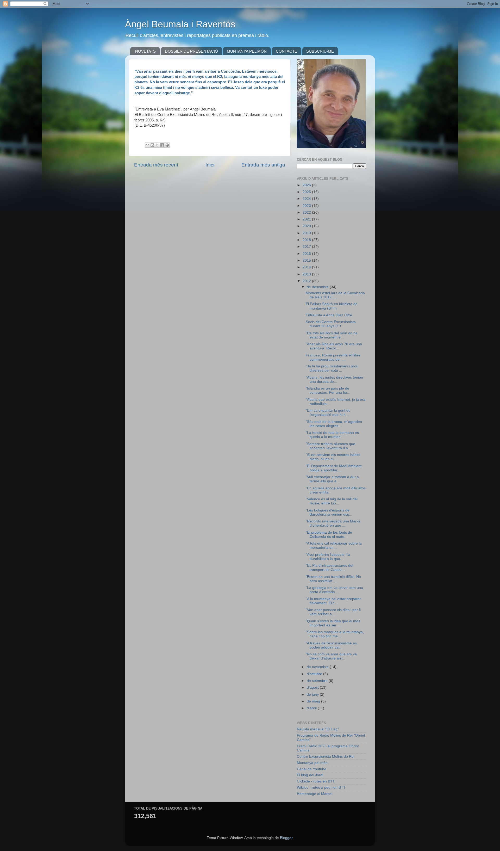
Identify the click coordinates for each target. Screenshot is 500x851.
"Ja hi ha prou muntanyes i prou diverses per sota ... (332, 368)
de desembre (318, 287)
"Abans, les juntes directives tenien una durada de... (334, 379)
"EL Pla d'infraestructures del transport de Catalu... (329, 568)
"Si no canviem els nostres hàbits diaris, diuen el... (333, 457)
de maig (314, 701)
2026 (307, 185)
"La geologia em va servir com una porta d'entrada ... (334, 590)
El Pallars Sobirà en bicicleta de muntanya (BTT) (332, 306)
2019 (307, 233)
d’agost (313, 687)
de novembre (318, 667)
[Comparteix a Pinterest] (167, 145)
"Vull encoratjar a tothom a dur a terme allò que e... (332, 479)
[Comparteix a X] (157, 145)
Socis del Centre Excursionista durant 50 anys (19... (331, 324)
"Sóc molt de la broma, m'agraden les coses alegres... (334, 424)
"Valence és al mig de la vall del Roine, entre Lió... (332, 501)
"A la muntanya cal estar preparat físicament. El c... (333, 601)
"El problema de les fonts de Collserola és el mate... (329, 535)
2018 (307, 240)
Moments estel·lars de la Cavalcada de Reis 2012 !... (335, 295)
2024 (307, 199)
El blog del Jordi (310, 775)
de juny (313, 694)
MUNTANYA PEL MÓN (247, 51)
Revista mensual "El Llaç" (318, 729)
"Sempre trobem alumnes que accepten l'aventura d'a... (330, 446)
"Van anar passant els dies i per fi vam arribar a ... (333, 612)
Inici (209, 165)
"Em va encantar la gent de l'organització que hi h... (328, 413)
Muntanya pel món (312, 763)
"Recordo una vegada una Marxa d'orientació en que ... (333, 523)
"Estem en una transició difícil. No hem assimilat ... (333, 579)
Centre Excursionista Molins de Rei (325, 756)
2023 (307, 206)
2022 (307, 212)
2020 (307, 226)
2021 (307, 219)
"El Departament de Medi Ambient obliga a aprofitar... (333, 468)
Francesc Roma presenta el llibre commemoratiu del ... (333, 357)
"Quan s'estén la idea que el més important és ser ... (333, 623)
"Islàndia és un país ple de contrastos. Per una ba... (328, 390)
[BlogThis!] (152, 145)
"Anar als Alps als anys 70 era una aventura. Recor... (334, 346)
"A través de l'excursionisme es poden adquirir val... (331, 645)
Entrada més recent (156, 165)
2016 (307, 254)
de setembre (318, 681)
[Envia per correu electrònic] (147, 145)
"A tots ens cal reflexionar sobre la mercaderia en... (334, 545)
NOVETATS (145, 51)
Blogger (286, 838)
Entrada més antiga (263, 165)
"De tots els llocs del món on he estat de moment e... (332, 335)
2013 (307, 274)
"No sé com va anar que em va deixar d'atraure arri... (331, 656)
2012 (307, 281)
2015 (307, 260)
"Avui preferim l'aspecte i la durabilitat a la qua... (328, 557)
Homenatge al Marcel (314, 794)
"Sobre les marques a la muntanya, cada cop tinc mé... (335, 634)
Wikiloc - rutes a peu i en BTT (321, 788)
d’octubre (315, 674)
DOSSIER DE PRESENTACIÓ (191, 51)
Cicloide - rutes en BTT (316, 781)
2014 (307, 267)
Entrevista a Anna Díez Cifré (329, 315)
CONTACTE (286, 51)
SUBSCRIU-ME (320, 51)
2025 (307, 192)
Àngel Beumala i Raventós (180, 24)
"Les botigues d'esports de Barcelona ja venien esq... (329, 512)
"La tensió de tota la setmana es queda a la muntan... (332, 435)
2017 (307, 247)
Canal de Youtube (311, 769)
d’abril (312, 708)
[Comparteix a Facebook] (162, 145)
